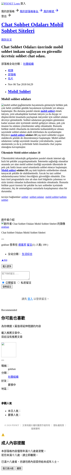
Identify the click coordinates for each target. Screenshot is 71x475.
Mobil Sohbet (19, 91)
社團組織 (28, 63)
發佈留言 (7, 286)
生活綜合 (27, 254)
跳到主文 (6, 39)
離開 (19, 468)
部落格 (12, 74)
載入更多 (7, 266)
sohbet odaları (37, 197)
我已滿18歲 (8, 468)
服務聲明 (35, 428)
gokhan (5, 227)
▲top (4, 259)
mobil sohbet (18, 135)
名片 (10, 78)
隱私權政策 (58, 425)
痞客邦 (22, 244)
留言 (29, 244)
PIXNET (15, 425)
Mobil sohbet (8, 170)
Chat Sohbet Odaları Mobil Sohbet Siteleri (32, 27)
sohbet (24, 197)
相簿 (10, 70)
